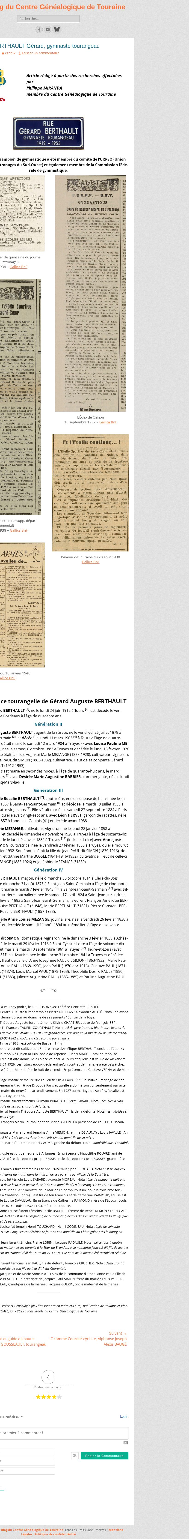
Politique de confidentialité (55, 1534)
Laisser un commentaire (40, 53)
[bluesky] (56, 32)
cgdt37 (10, 53)
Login (123, 1416)
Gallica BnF (18, 266)
